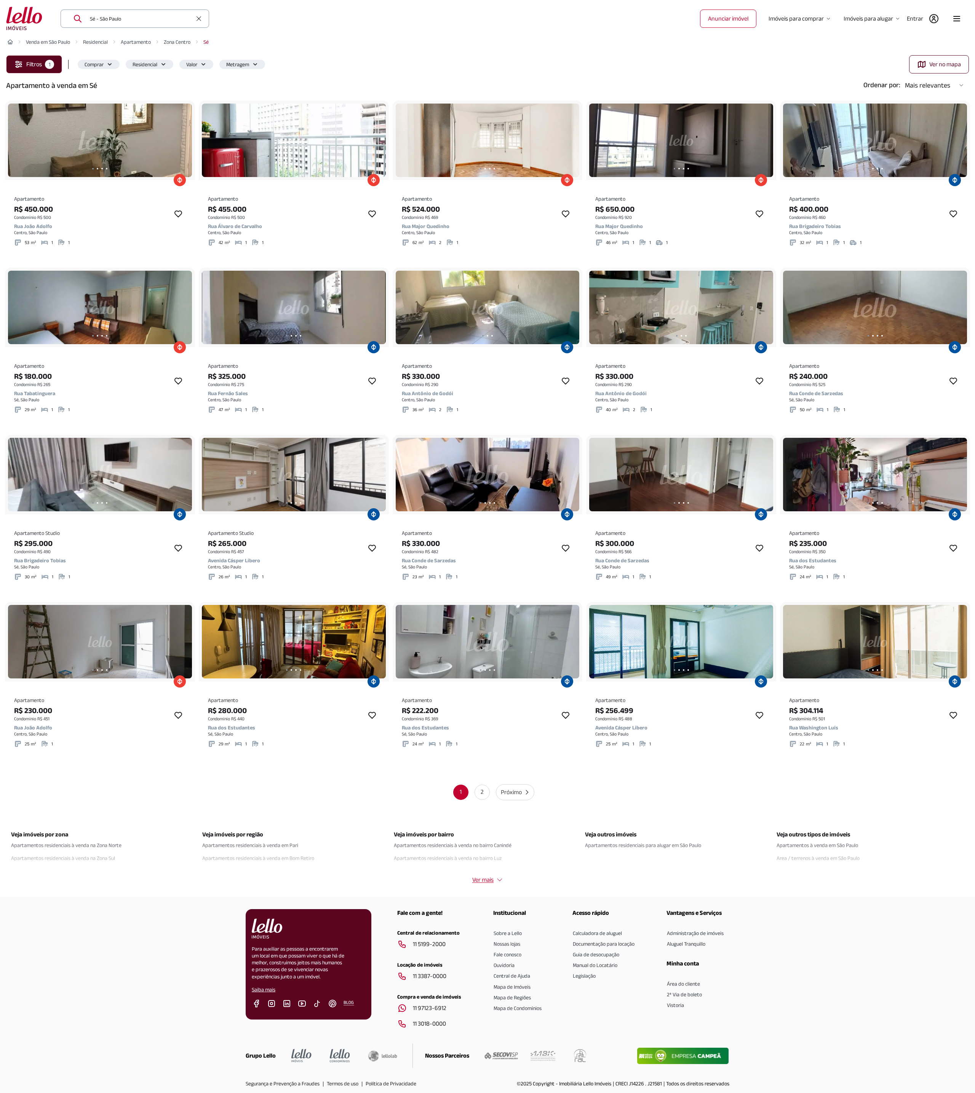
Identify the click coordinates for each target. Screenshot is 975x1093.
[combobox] (141, 18)
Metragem (237, 64)
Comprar (94, 64)
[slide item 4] (106, 168)
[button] (99, 64)
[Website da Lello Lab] (382, 1055)
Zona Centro (177, 42)
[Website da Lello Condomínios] (340, 1055)
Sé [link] (206, 42)
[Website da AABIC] (543, 1055)
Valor (191, 64)
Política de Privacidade (391, 1083)
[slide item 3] (102, 168)
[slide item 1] (93, 168)
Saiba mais (263, 989)
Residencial (95, 42)
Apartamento (136, 42)
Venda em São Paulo (48, 42)
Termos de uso (342, 1083)
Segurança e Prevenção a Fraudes (283, 1083)
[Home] (10, 42)
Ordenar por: (881, 85)
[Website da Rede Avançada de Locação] (580, 1055)
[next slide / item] (184, 140)
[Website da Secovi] (501, 1055)
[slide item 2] (97, 168)
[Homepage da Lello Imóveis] (301, 1055)
